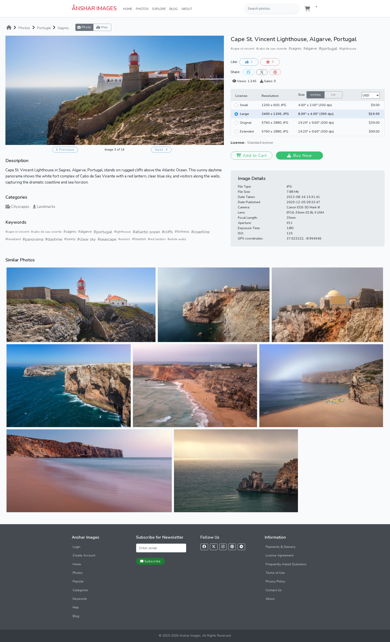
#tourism (139, 239)
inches (315, 95)
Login (76, 547)
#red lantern (157, 239)
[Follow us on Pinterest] (232, 547)
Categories (80, 590)
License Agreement (279, 555)
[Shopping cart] (307, 9)
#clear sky (86, 239)
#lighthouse (122, 232)
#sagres (69, 231)
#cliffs (167, 232)
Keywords (80, 599)
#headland (13, 239)
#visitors (124, 239)
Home (128, 8)
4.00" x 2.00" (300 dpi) (315, 105)
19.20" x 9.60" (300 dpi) (316, 122)
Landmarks (46, 206)
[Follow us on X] (214, 547)
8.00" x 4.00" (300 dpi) (316, 114)
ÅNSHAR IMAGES (94, 8)
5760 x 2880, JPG (275, 122)
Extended (247, 131)
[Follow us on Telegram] (241, 547)
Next (160, 149)
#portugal (103, 232)
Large (244, 114)
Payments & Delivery (280, 547)
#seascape (107, 239)
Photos (143, 8)
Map (76, 607)
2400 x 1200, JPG (275, 114)
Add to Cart (255, 155)
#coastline (200, 232)
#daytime (53, 239)
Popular (78, 581)
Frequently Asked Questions (286, 564)
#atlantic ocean (146, 232)
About (187, 8)
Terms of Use (275, 573)
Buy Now (302, 155)
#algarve (85, 231)
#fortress (182, 231)
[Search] (295, 8)
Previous (66, 149)
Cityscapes (20, 206)
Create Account (84, 555)
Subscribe (152, 561)
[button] (314, 7)
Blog (174, 8)
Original (245, 122)
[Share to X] (262, 72)
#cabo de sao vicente (46, 232)
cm (333, 95)
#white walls (176, 239)
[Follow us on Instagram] (223, 547)
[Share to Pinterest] (275, 72)
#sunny (69, 239)
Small (244, 105)
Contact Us (274, 590)
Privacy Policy (275, 581)
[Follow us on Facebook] (204, 547)
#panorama (33, 239)
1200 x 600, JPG (274, 105)
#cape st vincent (17, 232)
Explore (160, 8)
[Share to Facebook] (248, 72)
